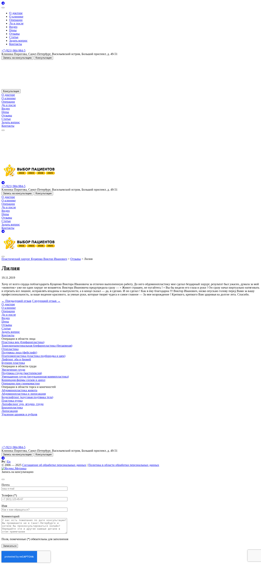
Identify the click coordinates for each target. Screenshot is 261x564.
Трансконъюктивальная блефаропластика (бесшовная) (37, 345)
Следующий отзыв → (46, 301)
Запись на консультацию (17, 57)
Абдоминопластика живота (19, 390)
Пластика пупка (12, 400)
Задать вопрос (18, 40)
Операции (16, 20)
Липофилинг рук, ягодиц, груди (23, 404)
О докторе (16, 13)
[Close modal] (3, 479)
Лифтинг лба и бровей (16, 359)
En (9, 461)
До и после (16, 23)
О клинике (16, 16)
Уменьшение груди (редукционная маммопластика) (35, 376)
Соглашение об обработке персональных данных (54, 465)
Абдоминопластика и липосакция (24, 393)
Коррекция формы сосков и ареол (23, 380)
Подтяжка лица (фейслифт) (19, 352)
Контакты (15, 44)
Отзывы (14, 33)
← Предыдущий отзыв (16, 301)
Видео (13, 26)
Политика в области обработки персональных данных (123, 465)
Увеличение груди (13, 369)
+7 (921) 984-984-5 (13, 50)
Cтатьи (13, 37)
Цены (13, 30)
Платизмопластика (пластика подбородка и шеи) (33, 356)
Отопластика (10, 349)
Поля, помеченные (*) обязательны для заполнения (35, 539)
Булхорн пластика (13, 362)
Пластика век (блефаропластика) (23, 342)
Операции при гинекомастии (21, 383)
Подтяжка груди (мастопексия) (22, 373)
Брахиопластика (12, 407)
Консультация (44, 57)
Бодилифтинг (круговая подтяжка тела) (27, 397)
